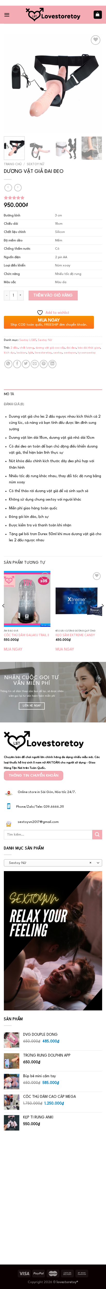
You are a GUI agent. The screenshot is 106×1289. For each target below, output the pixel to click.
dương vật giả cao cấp (50, 347)
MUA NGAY (13, 649)
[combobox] (53, 862)
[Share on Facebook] (17, 364)
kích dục (9, 352)
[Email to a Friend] (35, 364)
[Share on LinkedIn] (52, 364)
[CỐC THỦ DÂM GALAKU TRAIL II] (27, 599)
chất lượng (27, 347)
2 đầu (14, 347)
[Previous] (12, 83)
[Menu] (7, 15)
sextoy (57, 352)
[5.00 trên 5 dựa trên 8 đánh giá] (53, 198)
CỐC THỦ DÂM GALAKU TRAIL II (26, 635)
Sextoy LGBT (27, 340)
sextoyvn (70, 352)
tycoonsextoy (87, 352)
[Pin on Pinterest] (44, 364)
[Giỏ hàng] (98, 15)
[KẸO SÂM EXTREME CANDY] (79, 599)
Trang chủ (13, 164)
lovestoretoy (43, 352)
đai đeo (71, 347)
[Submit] (97, 834)
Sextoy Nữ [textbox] (50, 863)
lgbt (30, 352)
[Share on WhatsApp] (8, 364)
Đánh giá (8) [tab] (14, 404)
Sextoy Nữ (35, 164)
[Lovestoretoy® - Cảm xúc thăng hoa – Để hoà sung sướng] (53, 14)
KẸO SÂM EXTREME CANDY (75, 635)
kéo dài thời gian (89, 347)
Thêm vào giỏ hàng (53, 295)
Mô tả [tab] (9, 394)
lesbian (21, 352)
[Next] (93, 83)
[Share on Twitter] (26, 364)
